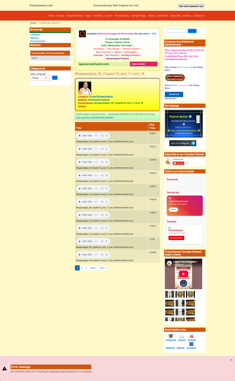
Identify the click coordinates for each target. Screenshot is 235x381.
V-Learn (109, 15)
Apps (88, 15)
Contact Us (199, 15)
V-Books (187, 15)
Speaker (34, 37)
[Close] (231, 360)
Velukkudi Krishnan (99, 99)
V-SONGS (98, 15)
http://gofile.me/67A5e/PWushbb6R (94, 117)
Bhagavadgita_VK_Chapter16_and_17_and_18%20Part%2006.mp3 (104, 207)
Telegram (170, 347)
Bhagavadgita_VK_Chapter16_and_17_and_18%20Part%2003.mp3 (104, 168)
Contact (182, 339)
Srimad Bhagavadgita (101, 96)
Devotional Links (75, 15)
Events (151, 15)
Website (181, 347)
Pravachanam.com (41, 5)
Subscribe (175, 15)
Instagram (171, 339)
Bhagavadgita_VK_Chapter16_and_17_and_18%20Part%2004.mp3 (104, 181)
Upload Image (138, 15)
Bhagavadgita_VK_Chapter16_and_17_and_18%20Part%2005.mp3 (104, 194)
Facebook (191, 347)
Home (51, 15)
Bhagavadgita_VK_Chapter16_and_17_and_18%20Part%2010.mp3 (104, 260)
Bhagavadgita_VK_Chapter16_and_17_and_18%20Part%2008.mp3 (104, 234)
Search (192, 31)
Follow (173, 209)
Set (54, 77)
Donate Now (174, 94)
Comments (162, 15)
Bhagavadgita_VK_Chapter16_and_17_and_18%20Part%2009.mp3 (104, 247)
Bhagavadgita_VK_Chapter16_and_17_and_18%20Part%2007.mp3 (104, 220)
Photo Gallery (122, 15)
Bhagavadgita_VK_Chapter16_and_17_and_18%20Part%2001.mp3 (104, 141)
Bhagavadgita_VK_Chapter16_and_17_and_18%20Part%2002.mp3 (104, 154)
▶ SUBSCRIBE (176, 238)
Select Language (37, 73)
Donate (60, 15)
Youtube (192, 339)
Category (35, 34)
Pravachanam (37, 41)
